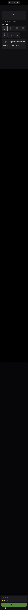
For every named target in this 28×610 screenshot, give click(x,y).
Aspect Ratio (5, 24)
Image (3, 9)
